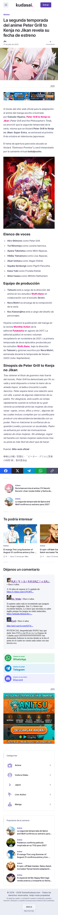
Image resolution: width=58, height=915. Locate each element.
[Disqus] (29, 612)
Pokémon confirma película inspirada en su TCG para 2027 (32, 844)
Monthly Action (22, 326)
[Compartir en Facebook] (6, 471)
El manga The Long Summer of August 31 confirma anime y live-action (19, 552)
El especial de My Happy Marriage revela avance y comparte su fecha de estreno (33, 881)
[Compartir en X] (17, 471)
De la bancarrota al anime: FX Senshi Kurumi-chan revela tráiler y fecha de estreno (33, 491)
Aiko (26, 556)
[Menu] (5, 4)
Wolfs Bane (37, 293)
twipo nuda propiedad (39, 895)
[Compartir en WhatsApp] (40, 471)
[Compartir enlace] (52, 471)
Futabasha (18, 330)
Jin (4, 41)
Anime (6, 14)
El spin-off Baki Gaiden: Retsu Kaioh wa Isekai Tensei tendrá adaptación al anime (34, 869)
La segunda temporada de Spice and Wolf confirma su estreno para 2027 (32, 503)
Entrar (46, 5)
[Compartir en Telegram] (29, 471)
